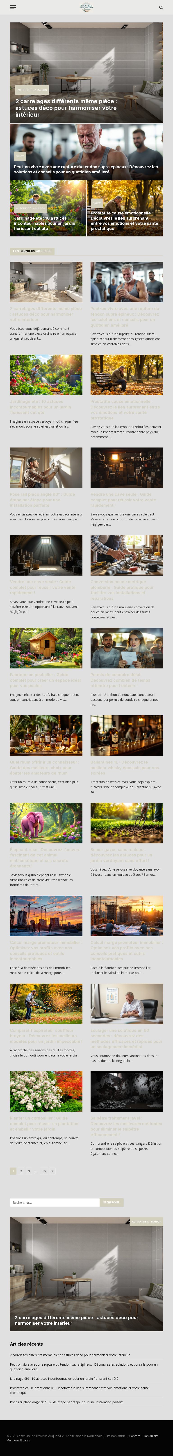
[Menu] (13, 7)
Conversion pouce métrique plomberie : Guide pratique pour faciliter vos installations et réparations (122, 589)
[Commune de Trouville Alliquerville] (86, 7)
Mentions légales (18, 1440)
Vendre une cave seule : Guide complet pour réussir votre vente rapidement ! (123, 500)
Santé (20, 156)
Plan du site (151, 1436)
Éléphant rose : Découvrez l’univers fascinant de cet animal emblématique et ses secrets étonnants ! (45, 857)
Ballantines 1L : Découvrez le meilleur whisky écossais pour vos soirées (125, 767)
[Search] (160, 7)
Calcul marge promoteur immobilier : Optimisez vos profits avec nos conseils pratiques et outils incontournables (46, 950)
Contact (134, 1436)
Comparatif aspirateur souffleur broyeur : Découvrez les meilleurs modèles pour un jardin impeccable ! (46, 1036)
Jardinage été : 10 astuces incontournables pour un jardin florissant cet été (44, 223)
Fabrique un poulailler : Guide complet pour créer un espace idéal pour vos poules (45, 680)
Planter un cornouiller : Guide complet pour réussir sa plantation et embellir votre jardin (44, 1123)
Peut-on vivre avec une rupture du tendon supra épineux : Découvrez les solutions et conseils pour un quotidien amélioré (86, 169)
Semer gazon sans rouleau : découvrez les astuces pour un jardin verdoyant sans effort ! (121, 855)
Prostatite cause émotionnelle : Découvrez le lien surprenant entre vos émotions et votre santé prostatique (124, 221)
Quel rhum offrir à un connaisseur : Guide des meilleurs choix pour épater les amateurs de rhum (44, 767)
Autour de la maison (32, 90)
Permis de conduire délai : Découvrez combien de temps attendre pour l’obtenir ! (120, 680)
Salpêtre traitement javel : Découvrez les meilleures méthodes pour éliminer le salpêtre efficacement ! (126, 1126)
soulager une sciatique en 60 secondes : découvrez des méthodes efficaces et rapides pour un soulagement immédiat (126, 1038)
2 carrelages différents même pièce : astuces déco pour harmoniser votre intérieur (66, 108)
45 (44, 1171)
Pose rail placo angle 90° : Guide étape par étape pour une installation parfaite (42, 500)
